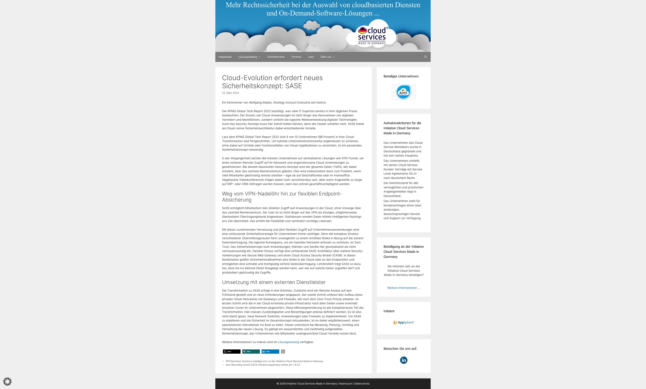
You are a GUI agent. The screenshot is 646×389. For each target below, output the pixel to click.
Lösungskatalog (247, 56)
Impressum (345, 383)
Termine (296, 56)
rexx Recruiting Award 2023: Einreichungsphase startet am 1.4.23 (263, 364)
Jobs (311, 56)
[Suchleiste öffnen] (426, 57)
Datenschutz (361, 383)
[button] (232, 351)
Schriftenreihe (276, 56)
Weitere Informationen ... (403, 288)
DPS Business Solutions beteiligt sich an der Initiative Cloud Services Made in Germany (274, 361)
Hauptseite (225, 56)
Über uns (325, 56)
